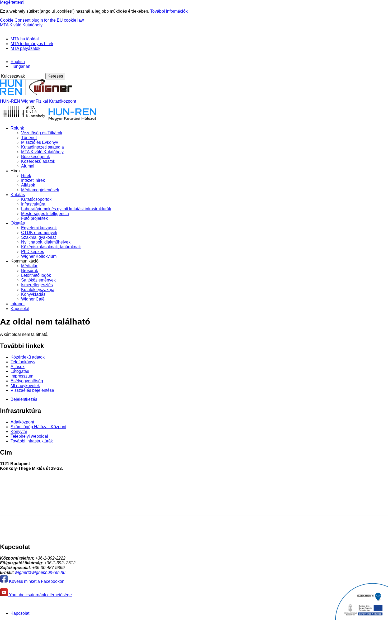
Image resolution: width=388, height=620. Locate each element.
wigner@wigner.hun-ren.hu (40, 572)
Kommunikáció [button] (25, 261)
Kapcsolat (20, 308)
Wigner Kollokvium (38, 256)
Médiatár (29, 266)
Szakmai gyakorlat (38, 237)
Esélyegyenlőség (27, 381)
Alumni (27, 166)
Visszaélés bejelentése (32, 390)
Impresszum (22, 376)
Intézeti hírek (33, 180)
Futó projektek (34, 218)
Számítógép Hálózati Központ (38, 427)
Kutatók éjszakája (37, 289)
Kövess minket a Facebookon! (36, 581)
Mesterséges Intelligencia (45, 213)
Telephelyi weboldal (29, 436)
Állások (28, 185)
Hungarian (20, 66)
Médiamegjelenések (40, 190)
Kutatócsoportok (36, 199)
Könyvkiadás (33, 294)
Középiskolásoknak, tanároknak (51, 247)
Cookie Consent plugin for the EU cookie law (42, 20)
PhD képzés (32, 251)
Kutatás (18, 194)
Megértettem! (12, 2)
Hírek (26, 175)
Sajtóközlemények (38, 280)
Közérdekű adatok (38, 161)
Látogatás (20, 371)
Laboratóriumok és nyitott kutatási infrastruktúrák (66, 209)
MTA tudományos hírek (32, 43)
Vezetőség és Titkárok (41, 133)
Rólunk (17, 128)
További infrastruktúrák (32, 441)
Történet (29, 137)
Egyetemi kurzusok (39, 228)
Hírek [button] (16, 171)
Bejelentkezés (24, 399)
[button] (2, 29)
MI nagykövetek (25, 385)
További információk (169, 11)
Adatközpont (22, 422)
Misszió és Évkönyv (39, 142)
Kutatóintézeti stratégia (42, 147)
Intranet (18, 304)
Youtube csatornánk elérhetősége (40, 595)
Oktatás (18, 223)
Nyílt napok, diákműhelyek (45, 242)
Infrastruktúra (33, 204)
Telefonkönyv (23, 362)
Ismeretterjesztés (37, 285)
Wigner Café (33, 299)
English (18, 61)
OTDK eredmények (39, 232)
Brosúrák (29, 270)
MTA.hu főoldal (25, 39)
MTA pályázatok (25, 48)
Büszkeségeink (35, 156)
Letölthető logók (36, 275)
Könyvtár (19, 431)
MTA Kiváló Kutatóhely (21, 25)
